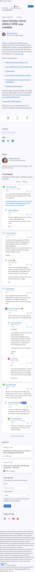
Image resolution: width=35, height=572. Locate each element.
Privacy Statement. (15, 501)
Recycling (2, 571)
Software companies (24, 557)
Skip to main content (5, 1)
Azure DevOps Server (9, 132)
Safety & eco (26, 569)
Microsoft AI (3, 549)
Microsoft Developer (21, 553)
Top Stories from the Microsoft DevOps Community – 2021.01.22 (16, 467)
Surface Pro (3, 531)
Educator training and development (20, 545)
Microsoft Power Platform (7, 551)
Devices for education (24, 541)
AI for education (18, 547)
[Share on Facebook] (3, 141)
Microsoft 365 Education (23, 543)
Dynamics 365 (21, 549)
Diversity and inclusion (17, 561)
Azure (14, 553)
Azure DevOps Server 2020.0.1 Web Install (19, 67)
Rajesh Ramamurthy (14, 309)
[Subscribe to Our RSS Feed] (18, 519)
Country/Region (8, 491)
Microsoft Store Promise (23, 539)
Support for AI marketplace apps (12, 555)
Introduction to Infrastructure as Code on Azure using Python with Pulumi (16, 452)
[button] (11, 101)
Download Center (8, 537)
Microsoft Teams (18, 551)
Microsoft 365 (29, 549)
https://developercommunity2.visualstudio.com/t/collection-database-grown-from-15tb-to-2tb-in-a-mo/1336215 (19, 203)
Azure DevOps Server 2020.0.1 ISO (16, 62)
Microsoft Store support (20, 537)
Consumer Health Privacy (7, 567)
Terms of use (12, 569)
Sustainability (3, 563)
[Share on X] (8, 141)
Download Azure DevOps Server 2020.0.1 (19, 75)
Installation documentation (14, 86)
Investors (8, 561)
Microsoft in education (12, 541)
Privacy (31, 567)
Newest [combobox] (25, 182)
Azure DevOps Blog (15, 8)
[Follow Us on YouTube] (13, 519)
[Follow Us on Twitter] (9, 519)
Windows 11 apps (22, 535)
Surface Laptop (11, 531)
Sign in (30, 6)
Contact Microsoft (24, 567)
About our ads (9, 571)
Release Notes (10, 71)
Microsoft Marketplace (13, 557)
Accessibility (27, 561)
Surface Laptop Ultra (20, 531)
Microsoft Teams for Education (8, 543)
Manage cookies (4, 569)
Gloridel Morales (12, 33)
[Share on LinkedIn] (12, 141)
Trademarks (19, 569)
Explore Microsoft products (9, 535)
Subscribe (7, 506)
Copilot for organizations (15, 533)
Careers (6, 559)
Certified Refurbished (10, 539)
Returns (29, 537)
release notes (19, 54)
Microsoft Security (12, 549)
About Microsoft (12, 559)
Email (5, 483)
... (12, 10)
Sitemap (16, 567)
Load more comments (17, 436)
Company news (22, 559)
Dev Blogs (5, 8)
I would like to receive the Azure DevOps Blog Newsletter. (16, 500)
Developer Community (24, 108)
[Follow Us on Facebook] (5, 519)
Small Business (8, 553)
